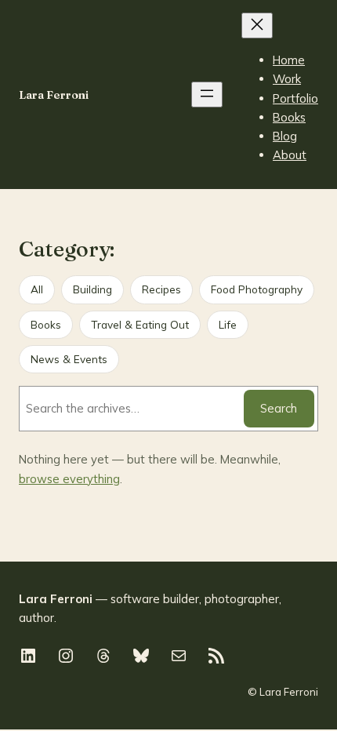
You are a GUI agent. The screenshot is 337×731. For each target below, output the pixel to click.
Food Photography (257, 289)
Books (46, 324)
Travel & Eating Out (140, 324)
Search (278, 408)
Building (92, 289)
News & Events (69, 359)
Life (228, 324)
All (37, 289)
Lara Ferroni (54, 95)
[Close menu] (257, 25)
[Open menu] (207, 94)
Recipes (161, 289)
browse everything (69, 478)
